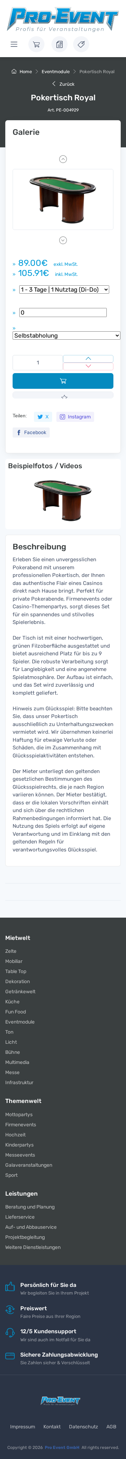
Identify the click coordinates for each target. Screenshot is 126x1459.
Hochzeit (15, 1135)
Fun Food (15, 1012)
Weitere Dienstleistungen (33, 1247)
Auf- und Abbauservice (31, 1227)
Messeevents (20, 1155)
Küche (12, 1002)
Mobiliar (13, 961)
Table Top (15, 971)
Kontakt (52, 1427)
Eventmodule (56, 71)
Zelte (10, 951)
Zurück (66, 84)
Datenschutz (83, 1427)
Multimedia (17, 1062)
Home (25, 71)
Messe (12, 1072)
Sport (11, 1175)
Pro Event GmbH (62, 1447)
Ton (9, 1032)
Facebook (34, 432)
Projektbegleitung (25, 1237)
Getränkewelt (20, 992)
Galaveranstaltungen (28, 1165)
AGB (111, 1427)
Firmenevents (20, 1125)
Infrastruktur (19, 1083)
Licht (11, 1042)
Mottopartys (19, 1115)
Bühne (12, 1052)
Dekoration (17, 982)
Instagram (79, 417)
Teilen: (20, 415)
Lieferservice (20, 1217)
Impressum (22, 1427)
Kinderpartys (19, 1145)
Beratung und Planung (30, 1207)
